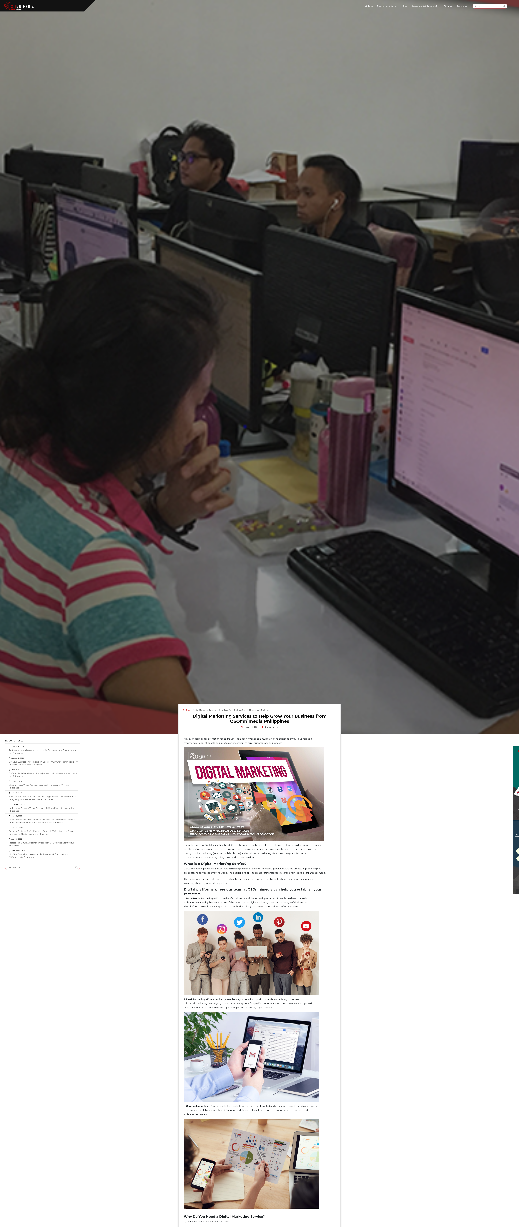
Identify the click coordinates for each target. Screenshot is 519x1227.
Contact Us (462, 6)
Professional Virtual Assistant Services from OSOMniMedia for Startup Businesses (41, 844)
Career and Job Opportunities (426, 6)
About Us (448, 6)
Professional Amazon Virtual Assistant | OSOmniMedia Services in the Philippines (41, 809)
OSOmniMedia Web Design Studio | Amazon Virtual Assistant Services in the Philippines (43, 774)
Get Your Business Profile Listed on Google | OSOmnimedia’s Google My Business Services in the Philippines (43, 763)
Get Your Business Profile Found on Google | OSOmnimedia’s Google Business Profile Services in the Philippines (41, 832)
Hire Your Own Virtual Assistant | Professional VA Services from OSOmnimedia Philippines (38, 855)
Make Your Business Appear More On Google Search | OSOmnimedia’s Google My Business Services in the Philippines (42, 798)
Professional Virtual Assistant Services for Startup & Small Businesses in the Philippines (42, 751)
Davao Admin (271, 727)
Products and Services (388, 6)
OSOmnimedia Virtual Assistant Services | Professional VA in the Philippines (39, 786)
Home (370, 6)
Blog (405, 6)
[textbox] (258, 864)
